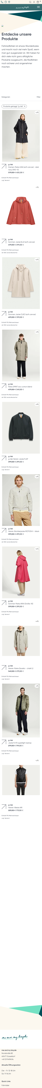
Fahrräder (5, 1085)
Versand (7, 180)
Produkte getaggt (13, 106)
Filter (38, 97)
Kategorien (6, 97)
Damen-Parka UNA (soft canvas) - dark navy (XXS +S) (23, 167)
